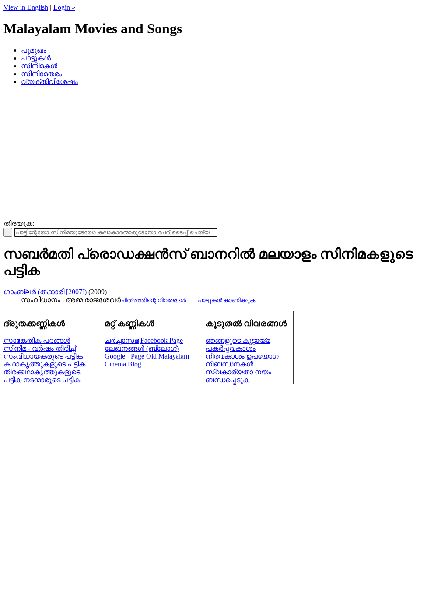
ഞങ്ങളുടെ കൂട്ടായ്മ (238, 340)
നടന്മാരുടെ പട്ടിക (51, 379)
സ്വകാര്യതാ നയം (238, 372)
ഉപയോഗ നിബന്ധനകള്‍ (242, 360)
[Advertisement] (224, 154)
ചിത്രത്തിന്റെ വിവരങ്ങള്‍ (153, 300)
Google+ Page (124, 356)
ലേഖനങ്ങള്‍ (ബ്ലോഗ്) (142, 348)
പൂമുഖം (33, 50)
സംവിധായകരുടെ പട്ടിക (43, 356)
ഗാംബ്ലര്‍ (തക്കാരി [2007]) (45, 291)
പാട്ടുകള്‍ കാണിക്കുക (226, 300)
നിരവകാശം (225, 356)
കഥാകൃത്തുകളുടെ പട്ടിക (44, 364)
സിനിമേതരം (41, 73)
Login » (64, 7)
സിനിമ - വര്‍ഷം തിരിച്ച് (40, 348)
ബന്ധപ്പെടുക (227, 379)
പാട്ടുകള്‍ (36, 58)
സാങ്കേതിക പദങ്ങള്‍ (37, 340)
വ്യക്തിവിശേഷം (49, 81)
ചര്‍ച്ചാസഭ (122, 340)
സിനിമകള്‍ (39, 66)
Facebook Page (161, 340)
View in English (26, 7)
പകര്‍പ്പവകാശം (231, 348)
